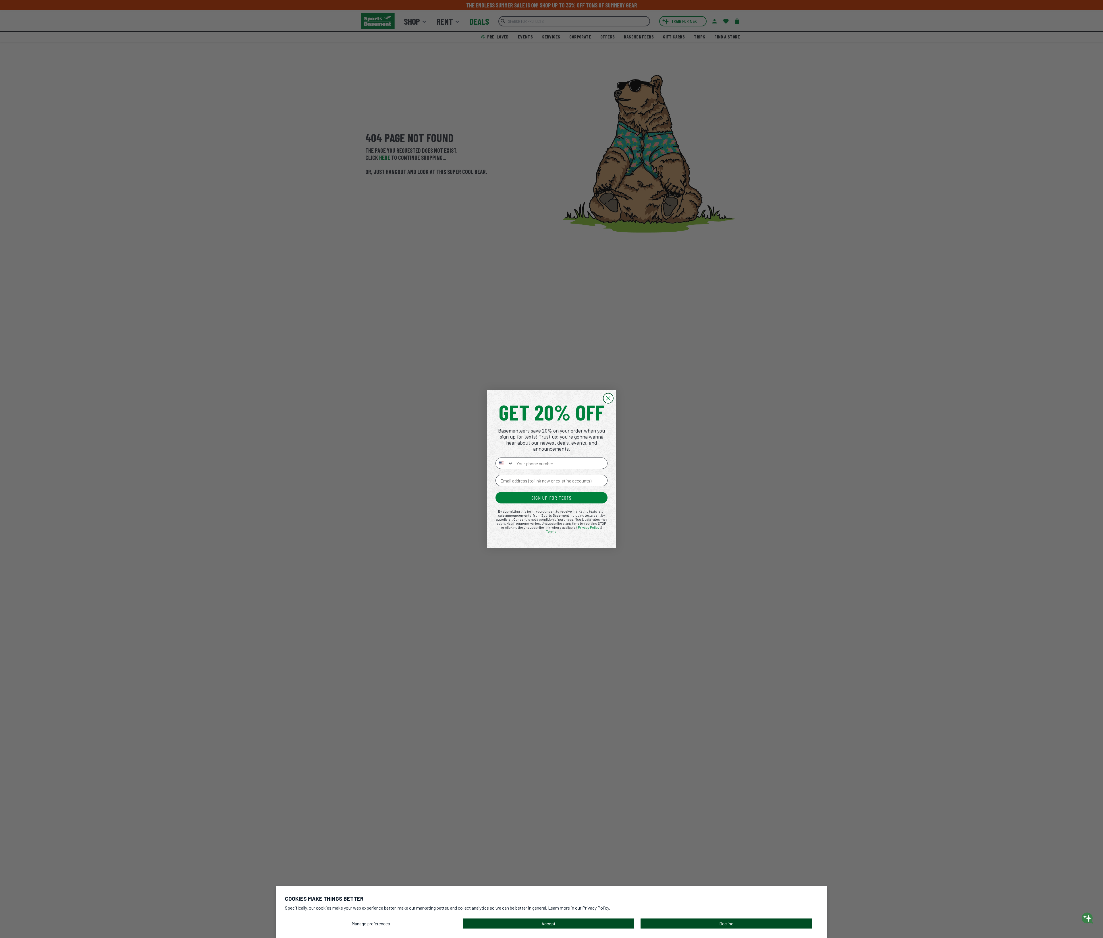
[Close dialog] (608, 398)
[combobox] (505, 463)
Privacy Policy (588, 527)
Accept (548, 923)
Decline (726, 923)
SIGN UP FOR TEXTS (551, 498)
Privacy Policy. (596, 907)
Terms (551, 531)
